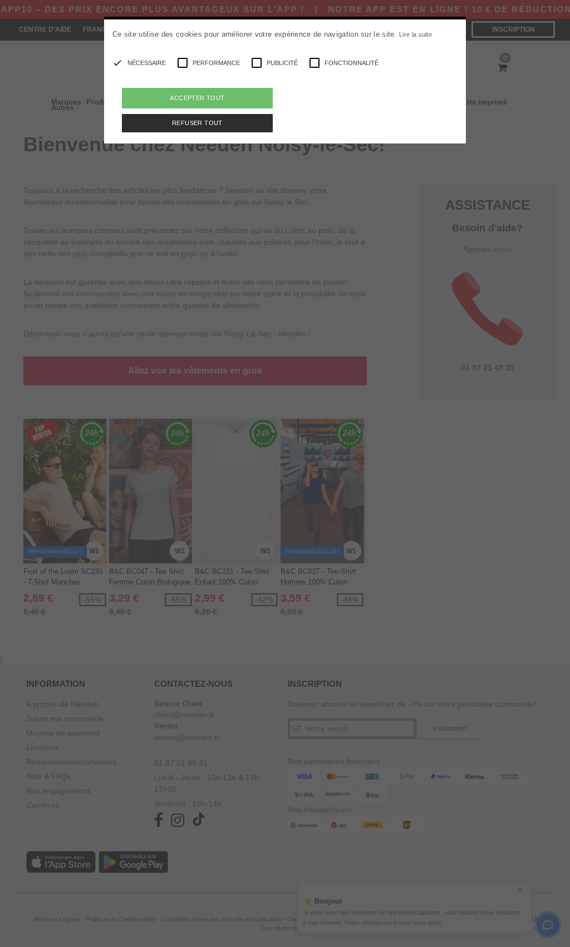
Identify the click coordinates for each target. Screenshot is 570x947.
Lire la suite (415, 34)
